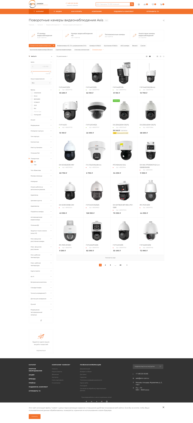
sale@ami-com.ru (142, 378)
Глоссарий (83, 385)
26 (120, 265)
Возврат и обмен (86, 371)
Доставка (83, 374)
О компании (56, 383)
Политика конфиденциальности (91, 380)
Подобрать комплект (38, 387)
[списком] (160, 56)
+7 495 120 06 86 (72, 3)
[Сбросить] (41, 320)
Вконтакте (91, 401)
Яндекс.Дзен (107, 401)
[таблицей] (163, 56)
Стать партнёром (57, 380)
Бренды (32, 379)
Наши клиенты (57, 371)
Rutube (102, 401)
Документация (85, 369)
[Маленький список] (146, 56)
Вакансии (55, 374)
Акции (31, 375)
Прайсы (32, 383)
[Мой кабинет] (139, 4)
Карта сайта (84, 383)
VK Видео (96, 401)
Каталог (32, 365)
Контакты (55, 377)
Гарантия (83, 377)
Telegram (86, 401)
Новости (55, 369)
